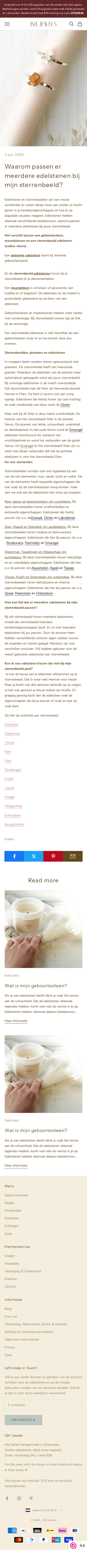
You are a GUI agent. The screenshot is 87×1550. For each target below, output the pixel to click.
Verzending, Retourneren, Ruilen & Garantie (36, 1324)
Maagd (9, 797)
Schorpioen (13, 815)
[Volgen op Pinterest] (31, 1498)
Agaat (54, 568)
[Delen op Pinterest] (53, 856)
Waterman (12, 733)
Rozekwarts (14, 543)
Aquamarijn (40, 568)
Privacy (10, 1347)
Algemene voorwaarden (22, 1339)
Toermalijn (32, 543)
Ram (8, 751)
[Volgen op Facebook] (7, 1498)
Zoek (8, 1234)
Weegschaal (13, 806)
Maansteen (23, 593)
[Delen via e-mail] (72, 856)
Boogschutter (14, 824)
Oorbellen (12, 1218)
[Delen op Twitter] (33, 856)
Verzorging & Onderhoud (23, 1271)
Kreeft (9, 779)
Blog (8, 1309)
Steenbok (11, 724)
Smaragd (75, 430)
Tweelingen (13, 770)
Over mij (11, 1316)
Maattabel (12, 1263)
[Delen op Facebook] (14, 856)
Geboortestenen (16, 1195)
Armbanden (13, 1210)
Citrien (65, 404)
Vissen (9, 742)
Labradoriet (66, 518)
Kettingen (12, 1226)
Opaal (9, 593)
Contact (10, 1286)
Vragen (10, 1256)
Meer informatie (16, 1021)
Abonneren (23, 1420)
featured (12, 975)
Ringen (10, 1203)
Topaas (69, 568)
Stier (8, 761)
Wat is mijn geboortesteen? (36, 985)
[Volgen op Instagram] (19, 1498)
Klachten (11, 1279)
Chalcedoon (44, 593)
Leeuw (9, 788)
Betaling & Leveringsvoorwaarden (29, 1332)
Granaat (36, 518)
